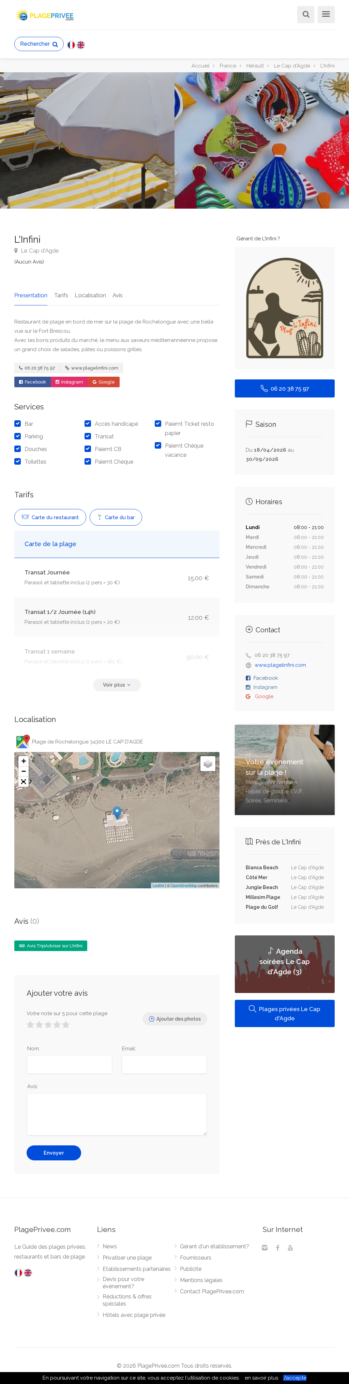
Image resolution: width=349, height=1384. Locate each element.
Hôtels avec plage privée (134, 1315)
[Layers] (207, 763)
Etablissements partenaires (137, 1269)
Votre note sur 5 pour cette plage (67, 1013)
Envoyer (54, 1153)
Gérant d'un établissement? (214, 1246)
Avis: (32, 1086)
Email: (129, 1048)
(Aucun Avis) (29, 262)
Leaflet (158, 885)
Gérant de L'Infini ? (258, 239)
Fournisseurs (195, 1257)
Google (106, 382)
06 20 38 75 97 (39, 368)
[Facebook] (277, 1248)
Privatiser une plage (127, 1257)
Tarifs (61, 295)
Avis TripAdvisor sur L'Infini (54, 945)
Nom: (33, 1048)
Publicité (190, 1269)
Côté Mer (256, 877)
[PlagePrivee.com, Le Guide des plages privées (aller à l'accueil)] (45, 14)
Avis (117, 295)
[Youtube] (290, 1248)
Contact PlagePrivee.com (212, 1291)
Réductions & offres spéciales (127, 1300)
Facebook (35, 382)
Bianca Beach (262, 867)
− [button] (23, 771)
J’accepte (294, 1378)
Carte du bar (119, 517)
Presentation (30, 295)
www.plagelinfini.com (94, 368)
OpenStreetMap (184, 885)
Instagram (71, 382)
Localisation (90, 295)
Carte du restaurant (54, 517)
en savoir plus (261, 1378)
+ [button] (23, 761)
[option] (261, 140)
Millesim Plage (263, 897)
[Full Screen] (23, 782)
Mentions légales (201, 1280)
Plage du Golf (262, 907)
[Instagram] (264, 1248)
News (110, 1246)
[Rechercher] (305, 15)
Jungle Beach (262, 887)
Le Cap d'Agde (39, 250)
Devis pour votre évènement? (123, 1283)
